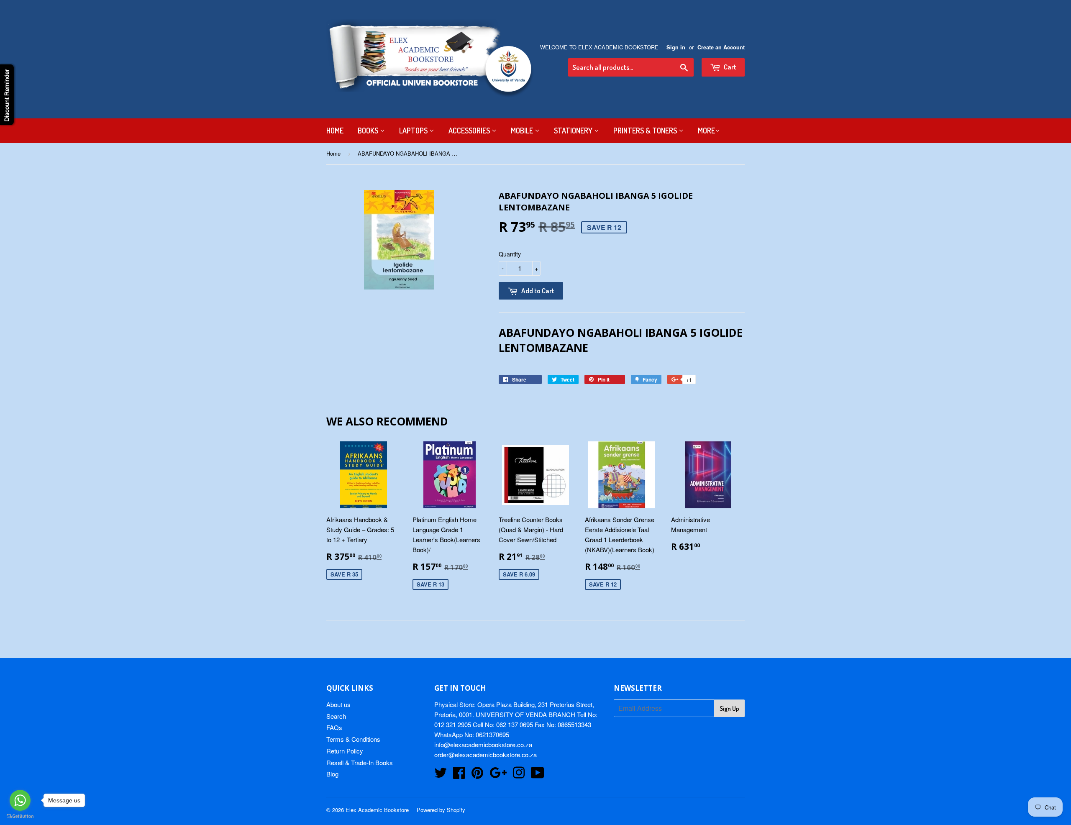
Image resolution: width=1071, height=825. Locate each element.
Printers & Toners (646, 130)
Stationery (574, 130)
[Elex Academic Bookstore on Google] (498, 775)
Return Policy (344, 750)
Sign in (675, 47)
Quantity (510, 254)
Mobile (523, 130)
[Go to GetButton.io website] (20, 816)
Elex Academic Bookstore (377, 810)
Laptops (414, 130)
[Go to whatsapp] (20, 800)
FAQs (334, 727)
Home (334, 130)
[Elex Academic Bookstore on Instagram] (518, 775)
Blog (332, 773)
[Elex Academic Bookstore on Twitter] (440, 775)
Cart (729, 66)
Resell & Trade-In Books (359, 762)
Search (336, 716)
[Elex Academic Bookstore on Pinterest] (477, 775)
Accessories (470, 130)
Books (369, 130)
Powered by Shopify (441, 810)
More (706, 130)
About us (338, 704)
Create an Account (721, 47)
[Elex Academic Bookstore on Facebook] (459, 775)
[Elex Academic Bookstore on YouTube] (537, 775)
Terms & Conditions (353, 739)
